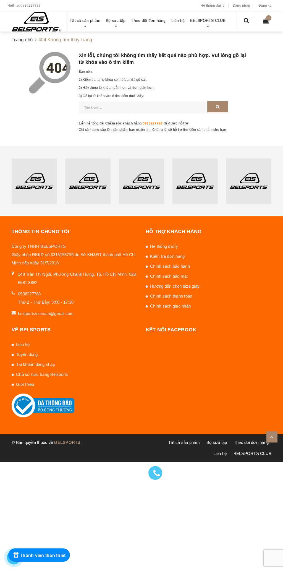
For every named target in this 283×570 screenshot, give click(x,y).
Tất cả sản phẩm (184, 442)
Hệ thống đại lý (212, 5)
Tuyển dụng (27, 354)
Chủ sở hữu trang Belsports (42, 374)
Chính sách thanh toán (171, 296)
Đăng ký (264, 5)
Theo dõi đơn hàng (251, 442)
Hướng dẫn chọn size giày (175, 286)
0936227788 (30, 5)
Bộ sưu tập (216, 442)
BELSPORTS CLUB (253, 453)
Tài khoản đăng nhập (35, 364)
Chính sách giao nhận (170, 306)
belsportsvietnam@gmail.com (46, 313)
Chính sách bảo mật (169, 276)
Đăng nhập (241, 5)
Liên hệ (23, 344)
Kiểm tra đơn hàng (167, 256)
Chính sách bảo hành (170, 266)
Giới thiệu (25, 384)
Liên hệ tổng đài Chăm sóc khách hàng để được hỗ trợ (134, 123)
